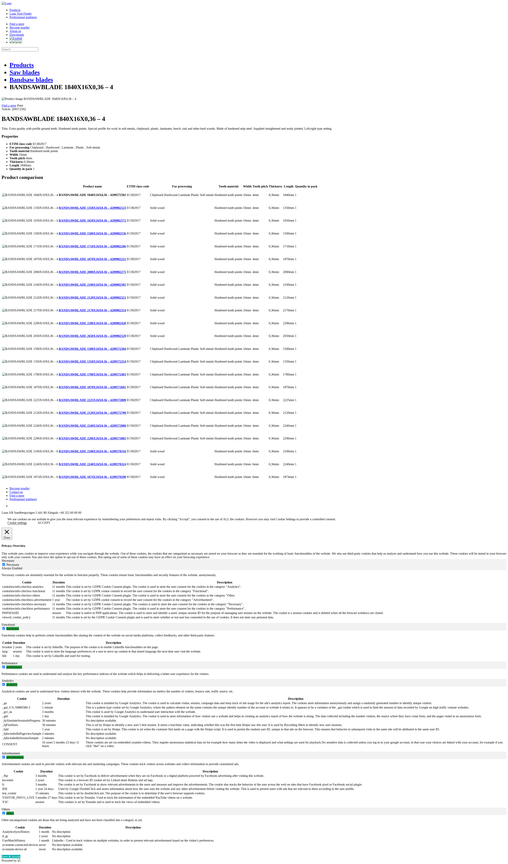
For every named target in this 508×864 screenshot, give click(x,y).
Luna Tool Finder (21, 13)
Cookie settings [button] (17, 522)
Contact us (16, 492)
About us (15, 31)
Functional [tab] (8, 624)
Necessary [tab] (8, 560)
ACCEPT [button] (44, 522)
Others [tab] (6, 809)
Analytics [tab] (7, 680)
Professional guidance (23, 17)
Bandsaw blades (31, 79)
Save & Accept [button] (11, 856)
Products (15, 10)
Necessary (12, 564)
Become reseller (20, 27)
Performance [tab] (9, 663)
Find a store (17, 24)
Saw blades (25, 72)
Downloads (17, 34)
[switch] (3, 628)
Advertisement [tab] (11, 753)
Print (20, 105)
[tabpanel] (254, 596)
